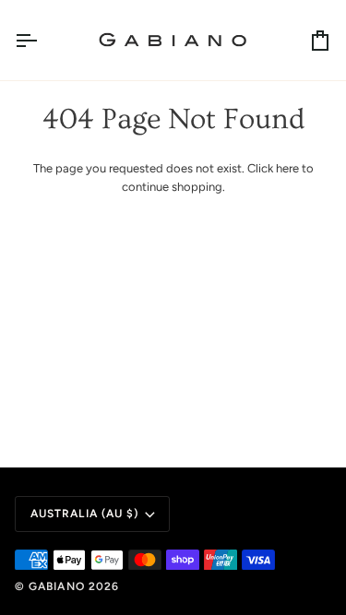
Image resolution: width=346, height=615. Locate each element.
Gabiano (59, 586)
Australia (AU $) (84, 513)
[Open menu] (42, 40)
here (287, 168)
